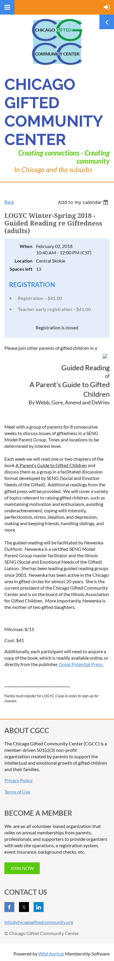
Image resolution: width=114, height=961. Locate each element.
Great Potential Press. (81, 664)
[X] (24, 907)
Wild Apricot (51, 953)
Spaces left (21, 269)
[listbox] (84, 202)
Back (9, 202)
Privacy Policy (18, 780)
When (26, 246)
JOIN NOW (22, 868)
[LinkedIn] (39, 907)
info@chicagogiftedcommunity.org (38, 922)
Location (23, 260)
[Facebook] (9, 907)
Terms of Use (17, 791)
